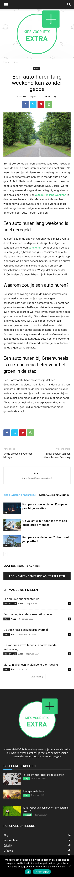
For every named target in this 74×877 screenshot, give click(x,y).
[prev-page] (5, 554)
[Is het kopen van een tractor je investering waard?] (12, 811)
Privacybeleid (42, 871)
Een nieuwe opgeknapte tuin (21, 599)
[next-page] (11, 554)
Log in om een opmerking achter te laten (37, 576)
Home (6, 62)
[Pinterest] (41, 104)
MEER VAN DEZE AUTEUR (54, 495)
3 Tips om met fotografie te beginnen (43, 774)
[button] (5, 4)
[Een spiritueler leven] (12, 794)
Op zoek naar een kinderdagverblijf (25, 629)
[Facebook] (25, 104)
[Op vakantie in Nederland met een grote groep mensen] (12, 525)
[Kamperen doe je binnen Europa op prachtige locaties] (12, 508)
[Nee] (69, 866)
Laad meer (36, 676)
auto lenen (35, 247)
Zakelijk (27, 815)
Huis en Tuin (10, 603)
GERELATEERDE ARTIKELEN (19, 495)
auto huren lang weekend (50, 194)
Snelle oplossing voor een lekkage (18, 455)
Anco (23, 96)
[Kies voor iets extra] (37, 34)
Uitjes (15, 62)
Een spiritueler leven (34, 791)
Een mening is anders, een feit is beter (27, 614)
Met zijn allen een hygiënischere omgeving (30, 664)
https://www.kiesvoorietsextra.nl (37, 478)
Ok (28, 871)
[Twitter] (33, 104)
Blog (6, 619)
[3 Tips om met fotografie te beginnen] (12, 779)
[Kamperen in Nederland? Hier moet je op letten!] (12, 541)
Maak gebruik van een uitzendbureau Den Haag (57, 455)
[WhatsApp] (48, 104)
